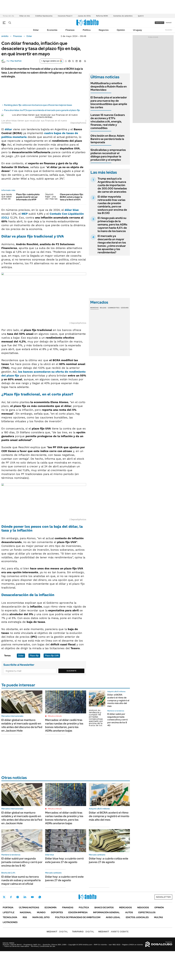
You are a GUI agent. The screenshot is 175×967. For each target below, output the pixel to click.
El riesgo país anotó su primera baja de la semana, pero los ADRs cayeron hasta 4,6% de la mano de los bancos (112, 224)
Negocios (104, 30)
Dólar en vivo (24, 16)
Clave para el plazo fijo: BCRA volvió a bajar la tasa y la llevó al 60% (71, 197)
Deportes (57, 912)
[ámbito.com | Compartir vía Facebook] (69, 61)
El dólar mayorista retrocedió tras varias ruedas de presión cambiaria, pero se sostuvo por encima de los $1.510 (112, 205)
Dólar (36, 30)
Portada (8, 907)
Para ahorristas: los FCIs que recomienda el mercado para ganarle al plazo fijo (42, 110)
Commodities (113, 308)
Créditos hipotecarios (43, 16)
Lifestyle (8, 912)
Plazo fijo (34, 655)
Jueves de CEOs (84, 16)
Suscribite (71, 671)
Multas (158, 917)
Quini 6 (140, 16)
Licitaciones (10, 922)
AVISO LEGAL (113, 917)
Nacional (25, 912)
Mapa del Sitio (41, 917)
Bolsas (103, 308)
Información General (106, 912)
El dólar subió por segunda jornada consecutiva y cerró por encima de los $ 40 (117, 720)
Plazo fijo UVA (52, 655)
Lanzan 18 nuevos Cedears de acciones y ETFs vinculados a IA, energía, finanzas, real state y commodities (108, 121)
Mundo (41, 912)
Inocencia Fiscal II (65, 16)
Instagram (17, 897)
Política (87, 30)
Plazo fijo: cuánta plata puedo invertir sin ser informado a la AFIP (28, 197)
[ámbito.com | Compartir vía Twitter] (73, 61)
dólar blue (72, 210)
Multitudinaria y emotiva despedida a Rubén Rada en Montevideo (109, 86)
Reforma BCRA (102, 16)
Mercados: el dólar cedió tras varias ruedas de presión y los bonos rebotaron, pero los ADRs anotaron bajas (64, 725)
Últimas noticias (29, 907)
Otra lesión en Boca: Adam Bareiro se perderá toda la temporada (107, 139)
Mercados (125, 907)
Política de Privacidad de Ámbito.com (77, 917)
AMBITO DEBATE (113, 931)
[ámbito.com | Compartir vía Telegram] (80, 61)
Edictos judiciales (137, 917)
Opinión (121, 30)
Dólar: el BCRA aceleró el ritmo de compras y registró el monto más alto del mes (118, 700)
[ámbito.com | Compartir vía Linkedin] (76, 61)
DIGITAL (57, 931)
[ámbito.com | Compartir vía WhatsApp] (66, 61)
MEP (25, 213)
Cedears (125, 308)
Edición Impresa (78, 912)
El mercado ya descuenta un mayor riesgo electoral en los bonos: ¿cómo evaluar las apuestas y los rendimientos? (112, 244)
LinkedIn (25, 897)
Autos (129, 912)
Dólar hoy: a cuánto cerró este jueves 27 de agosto (64, 878)
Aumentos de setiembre (122, 16)
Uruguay (137, 30)
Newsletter (168, 30)
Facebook (11, 897)
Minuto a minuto (55, 716)
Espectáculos (146, 912)
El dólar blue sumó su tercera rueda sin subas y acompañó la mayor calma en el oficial (21, 880)
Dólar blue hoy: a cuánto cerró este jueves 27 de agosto (64, 860)
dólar (8, 129)
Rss (25, 917)
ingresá (169, 22)
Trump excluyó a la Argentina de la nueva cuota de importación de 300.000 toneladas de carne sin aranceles (112, 185)
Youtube (32, 897)
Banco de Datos (104, 907)
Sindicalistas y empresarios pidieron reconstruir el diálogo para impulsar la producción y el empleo (108, 155)
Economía (52, 30)
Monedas (94, 308)
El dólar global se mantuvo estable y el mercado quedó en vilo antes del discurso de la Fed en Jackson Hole (21, 725)
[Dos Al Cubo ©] (158, 944)
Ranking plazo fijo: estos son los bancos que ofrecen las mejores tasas (38, 105)
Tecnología (10, 917)
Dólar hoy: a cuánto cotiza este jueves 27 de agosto (108, 860)
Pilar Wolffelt (15, 61)
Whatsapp (40, 897)
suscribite (160, 22)
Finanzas (70, 30)
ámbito (4, 36)
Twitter (4, 897)
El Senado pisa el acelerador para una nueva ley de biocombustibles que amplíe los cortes (109, 102)
